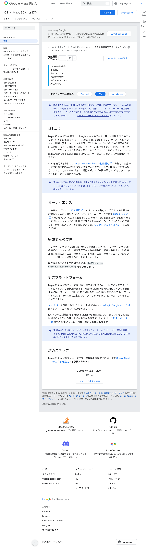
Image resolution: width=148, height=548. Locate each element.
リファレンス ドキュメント (108, 224)
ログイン (140, 3)
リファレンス (21, 18)
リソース (49, 18)
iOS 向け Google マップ (115, 305)
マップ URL (54, 305)
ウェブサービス (82, 488)
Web (77, 483)
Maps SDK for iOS (25, 12)
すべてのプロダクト (51, 530)
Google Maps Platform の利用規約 (91, 163)
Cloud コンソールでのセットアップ (93, 115)
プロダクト (62, 47)
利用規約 (112, 488)
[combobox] (95, 3)
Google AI (46, 525)
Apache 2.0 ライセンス (78, 396)
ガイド (6, 18)
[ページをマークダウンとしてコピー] (70, 58)
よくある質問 (48, 474)
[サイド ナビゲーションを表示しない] (35, 543)
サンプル (36, 18)
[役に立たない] (129, 47)
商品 (53, 3)
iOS (5, 12)
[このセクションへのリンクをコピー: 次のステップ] (72, 351)
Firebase (46, 516)
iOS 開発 (75, 210)
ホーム (51, 47)
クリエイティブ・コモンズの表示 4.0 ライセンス (104, 393)
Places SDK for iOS (50, 483)
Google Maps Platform (80, 47)
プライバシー (59, 542)
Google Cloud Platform (52, 521)
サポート (112, 483)
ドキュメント (57, 51)
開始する (107, 12)
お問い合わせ (127, 12)
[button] (19, 103)
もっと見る (65, 3)
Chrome (46, 511)
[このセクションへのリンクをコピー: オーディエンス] (75, 203)
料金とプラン (114, 474)
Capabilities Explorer (51, 479)
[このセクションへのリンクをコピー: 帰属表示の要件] (75, 239)
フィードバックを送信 (117, 58)
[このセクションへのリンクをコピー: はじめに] (65, 129)
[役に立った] (124, 47)
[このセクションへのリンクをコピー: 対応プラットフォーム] (85, 278)
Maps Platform (31, 4)
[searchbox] (19, 28)
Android (85, 94)
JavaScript (117, 94)
